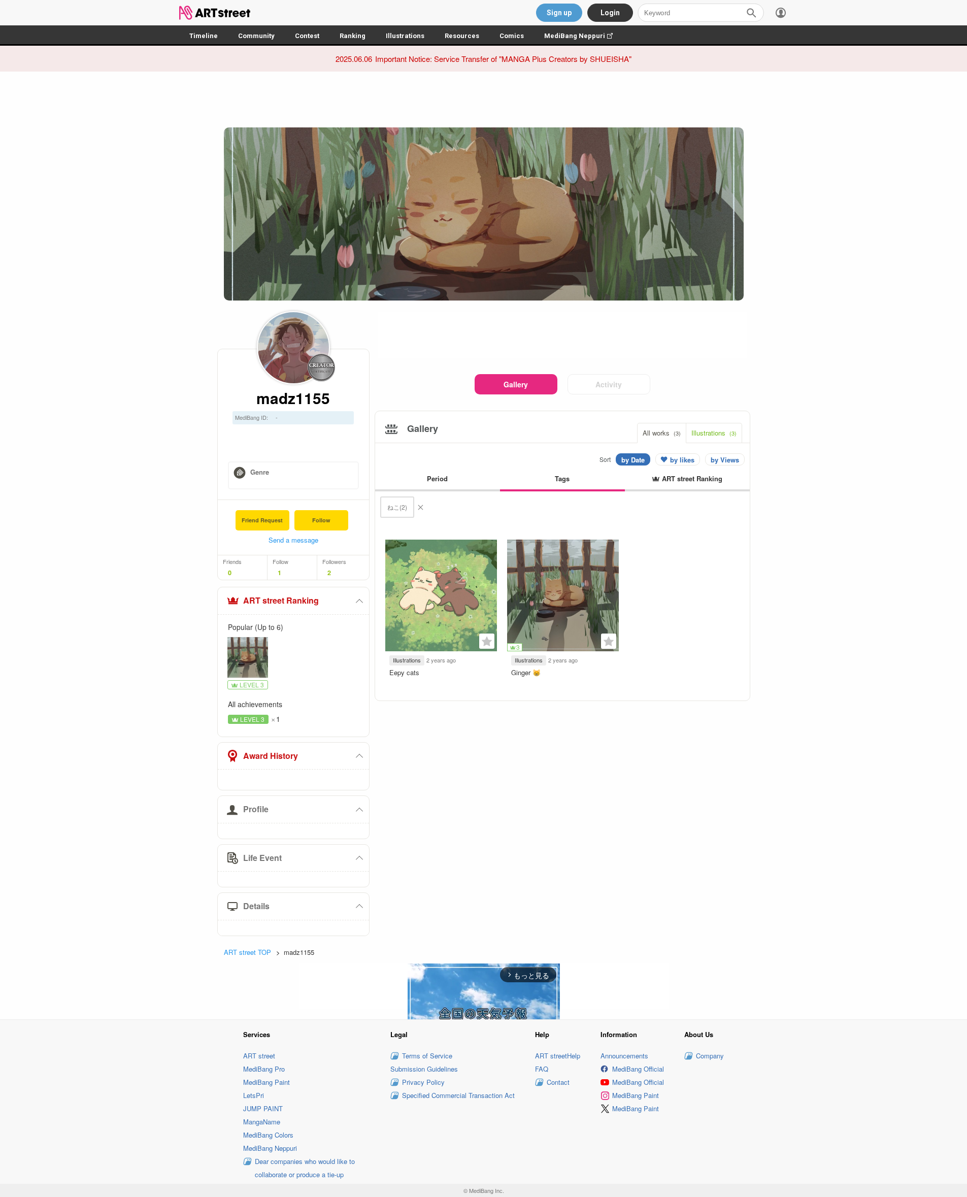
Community (256, 36)
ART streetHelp (557, 1055)
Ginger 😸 (526, 672)
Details (256, 906)
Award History (270, 755)
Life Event (262, 857)
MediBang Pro (264, 1069)
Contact (558, 1082)
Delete (420, 507)
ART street (259, 1055)
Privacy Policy (423, 1082)
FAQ (541, 1069)
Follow (321, 520)
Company (710, 1055)
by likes (682, 459)
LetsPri (253, 1095)
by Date (633, 459)
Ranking (352, 36)
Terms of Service (427, 1055)
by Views (725, 459)
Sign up (559, 13)
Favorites (486, 641)
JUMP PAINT (263, 1108)
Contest (307, 36)
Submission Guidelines (424, 1069)
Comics (511, 36)
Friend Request (262, 520)
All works (662, 433)
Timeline (203, 36)
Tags (562, 478)
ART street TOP (247, 952)
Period (437, 478)
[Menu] (780, 12)
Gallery (516, 384)
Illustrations (405, 36)
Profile (256, 809)
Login (610, 13)
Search (751, 12)
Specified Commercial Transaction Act (458, 1095)
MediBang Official (638, 1069)
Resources (462, 36)
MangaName (261, 1121)
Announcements (624, 1055)
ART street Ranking (281, 600)
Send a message (293, 540)
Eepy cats (404, 672)
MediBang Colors (268, 1135)
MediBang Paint (266, 1082)
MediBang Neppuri (583, 36)
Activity (608, 384)
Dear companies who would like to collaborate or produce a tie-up (305, 1167)
